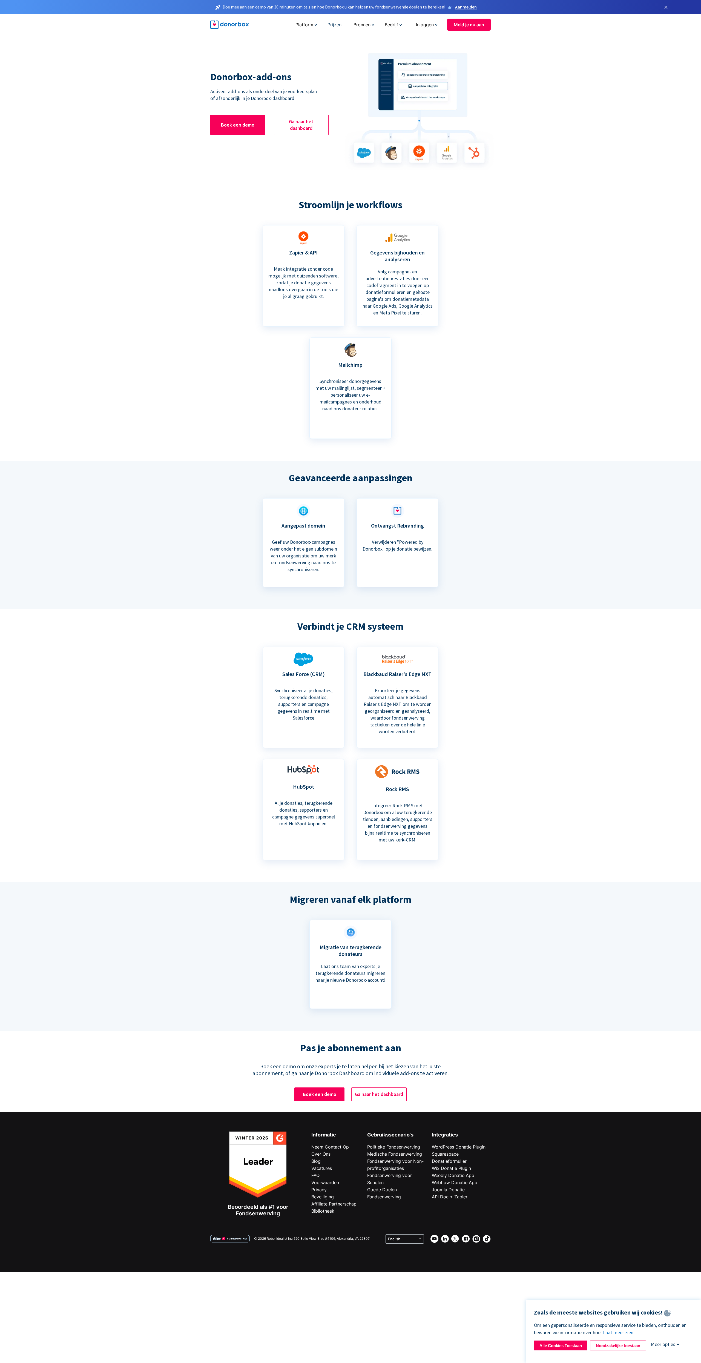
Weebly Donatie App (453, 1175)
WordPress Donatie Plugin (458, 1147)
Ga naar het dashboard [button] (301, 124)
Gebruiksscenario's (390, 1135)
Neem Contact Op (330, 1147)
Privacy (319, 1189)
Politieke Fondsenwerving (393, 1147)
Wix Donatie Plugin (451, 1168)
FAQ (315, 1175)
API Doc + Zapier (449, 1196)
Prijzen (334, 24)
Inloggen (425, 24)
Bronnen (362, 24)
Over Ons (321, 1154)
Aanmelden (466, 7)
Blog (316, 1161)
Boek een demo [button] (237, 125)
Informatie (323, 1135)
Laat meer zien (618, 1332)
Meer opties (663, 1344)
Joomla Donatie (448, 1189)
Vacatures (321, 1168)
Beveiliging (322, 1196)
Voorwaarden (325, 1182)
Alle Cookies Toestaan (560, 1345)
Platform (304, 24)
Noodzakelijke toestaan (618, 1345)
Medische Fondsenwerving (394, 1154)
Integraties (445, 1135)
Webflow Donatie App (454, 1182)
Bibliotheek (322, 1211)
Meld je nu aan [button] (469, 24)
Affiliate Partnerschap (334, 1204)
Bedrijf (391, 24)
